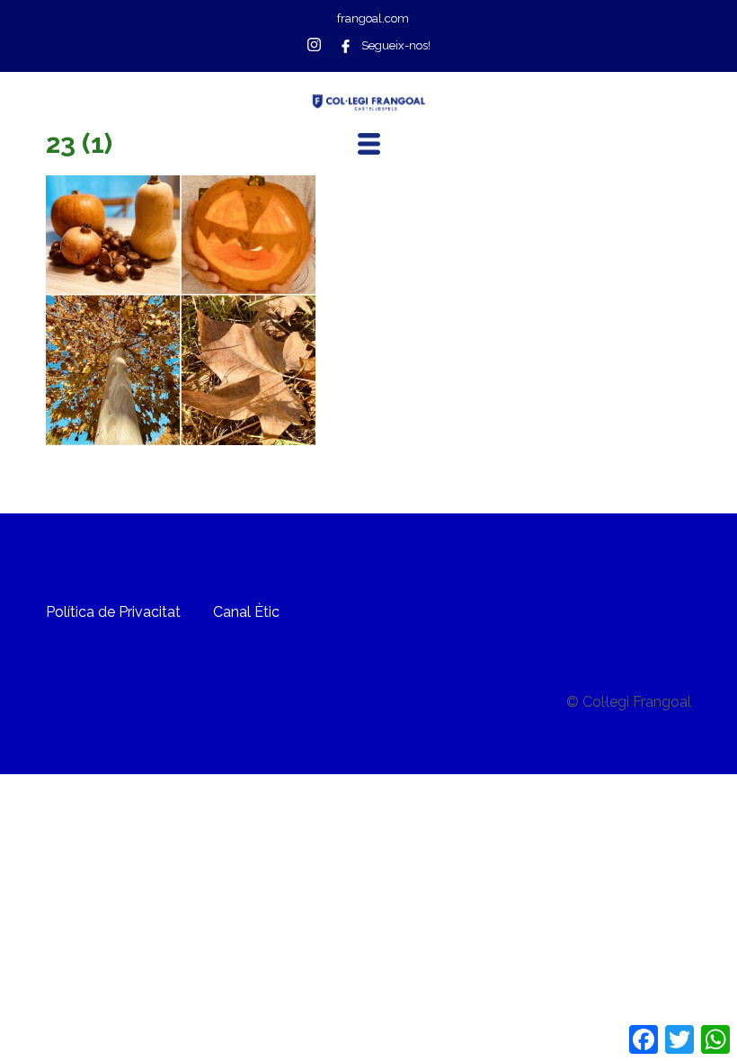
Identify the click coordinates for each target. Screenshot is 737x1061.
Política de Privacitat (113, 611)
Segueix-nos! (396, 45)
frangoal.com (373, 18)
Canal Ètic (246, 611)
